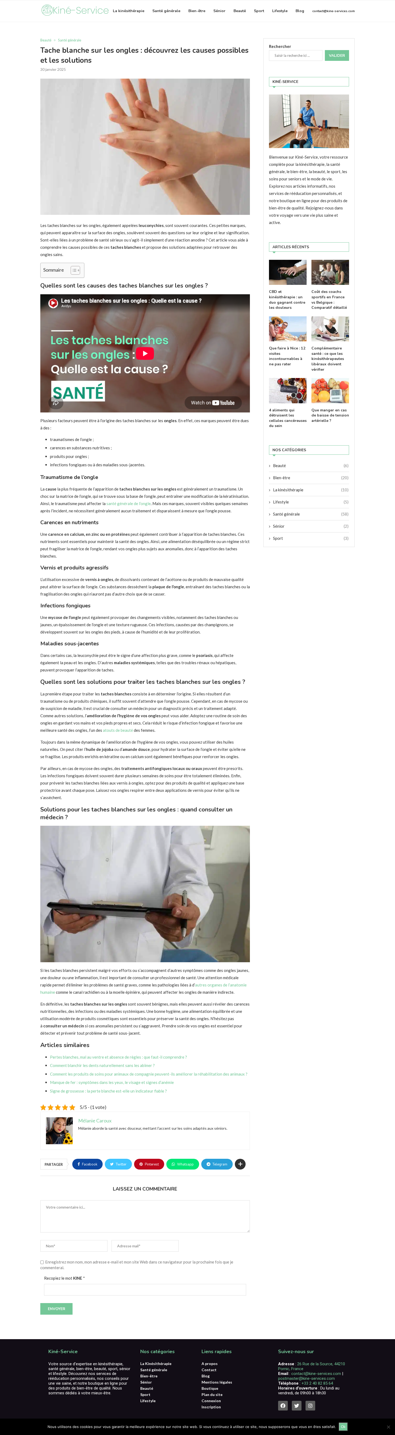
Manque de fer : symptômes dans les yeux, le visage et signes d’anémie (112, 1082)
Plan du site (212, 1394)
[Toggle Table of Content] (73, 270)
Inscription (211, 1407)
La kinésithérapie (128, 10)
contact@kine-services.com (333, 11)
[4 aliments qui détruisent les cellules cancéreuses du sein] (288, 390)
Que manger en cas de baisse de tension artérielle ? (330, 415)
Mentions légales (217, 1382)
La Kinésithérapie (155, 1364)
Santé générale (166, 10)
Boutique (210, 1388)
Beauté (240, 10)
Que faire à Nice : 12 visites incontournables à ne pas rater (287, 356)
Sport (259, 10)
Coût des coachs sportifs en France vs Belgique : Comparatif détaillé (329, 299)
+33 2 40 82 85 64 (316, 1383)
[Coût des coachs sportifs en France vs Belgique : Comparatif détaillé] (330, 272)
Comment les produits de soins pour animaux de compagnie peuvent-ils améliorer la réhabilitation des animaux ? (148, 1074)
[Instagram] (310, 1405)
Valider (337, 55)
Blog (300, 10)
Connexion (211, 1401)
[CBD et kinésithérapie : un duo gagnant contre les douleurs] (288, 272)
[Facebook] (283, 1405)
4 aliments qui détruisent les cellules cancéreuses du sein (288, 418)
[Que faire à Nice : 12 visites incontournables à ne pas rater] (288, 328)
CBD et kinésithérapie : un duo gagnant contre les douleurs (287, 299)
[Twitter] (296, 1405)
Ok (343, 1427)
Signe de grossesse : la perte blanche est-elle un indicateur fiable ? (108, 1090)
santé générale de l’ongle (128, 503)
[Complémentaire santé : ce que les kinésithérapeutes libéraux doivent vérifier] (330, 328)
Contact (209, 1370)
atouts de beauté (118, 730)
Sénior (219, 10)
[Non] (388, 1427)
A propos (210, 1364)
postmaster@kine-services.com (306, 1378)
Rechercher (280, 46)
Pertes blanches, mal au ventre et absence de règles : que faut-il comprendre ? (118, 1057)
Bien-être (196, 10)
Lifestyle (280, 10)
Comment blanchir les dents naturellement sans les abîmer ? (102, 1065)
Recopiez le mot (64, 1278)
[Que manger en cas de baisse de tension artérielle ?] (330, 390)
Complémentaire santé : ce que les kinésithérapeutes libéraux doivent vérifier (327, 359)
